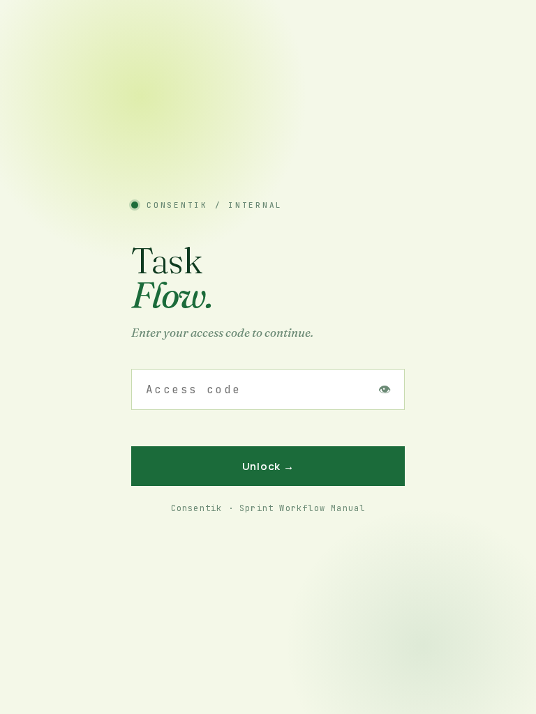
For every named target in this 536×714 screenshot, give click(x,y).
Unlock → (268, 466)
